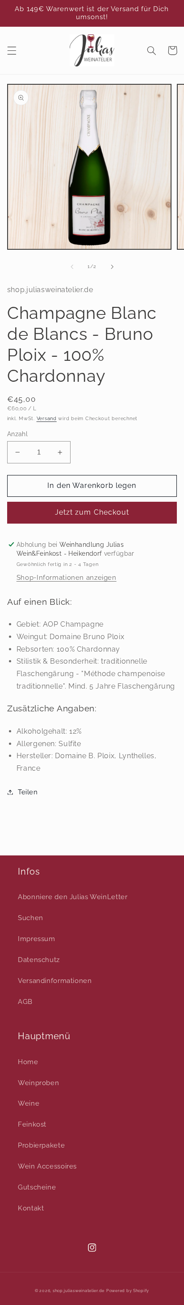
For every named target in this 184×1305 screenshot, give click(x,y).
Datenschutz (39, 959)
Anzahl (17, 434)
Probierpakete (41, 1145)
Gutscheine (37, 1187)
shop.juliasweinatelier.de (79, 1290)
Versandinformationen (55, 980)
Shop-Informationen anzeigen (67, 577)
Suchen (30, 917)
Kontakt (31, 1208)
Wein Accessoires (47, 1166)
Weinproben (38, 1082)
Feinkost (32, 1124)
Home (28, 1061)
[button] (11, 50)
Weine (28, 1103)
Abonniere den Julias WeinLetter (73, 896)
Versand (47, 418)
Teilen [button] (28, 792)
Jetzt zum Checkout (92, 512)
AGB (25, 1001)
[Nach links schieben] (72, 267)
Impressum (36, 938)
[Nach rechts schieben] (112, 267)
